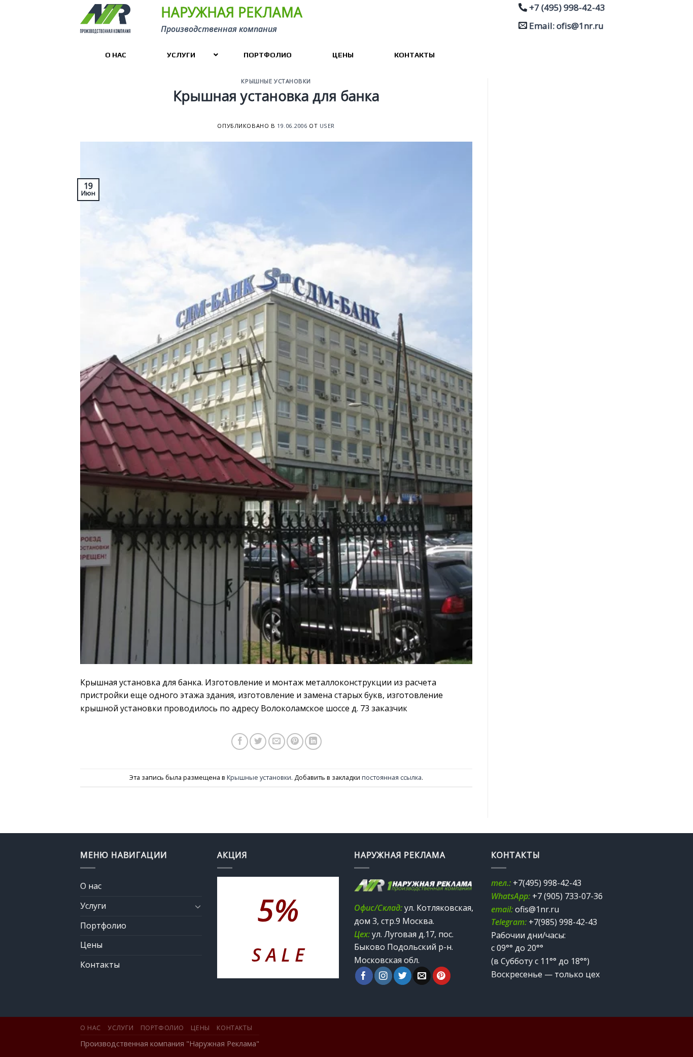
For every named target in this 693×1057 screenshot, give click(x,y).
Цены (91, 944)
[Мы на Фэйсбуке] (364, 976)
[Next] (324, 927)
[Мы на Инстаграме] (383, 976)
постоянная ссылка (392, 777)
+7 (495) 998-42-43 (567, 7)
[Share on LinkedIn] (313, 741)
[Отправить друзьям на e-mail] (276, 741)
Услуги (93, 905)
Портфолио (103, 925)
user (327, 125)
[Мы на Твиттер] (402, 976)
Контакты (100, 964)
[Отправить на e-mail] (422, 976)
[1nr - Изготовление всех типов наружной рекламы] (108, 19)
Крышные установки (276, 81)
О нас (90, 885)
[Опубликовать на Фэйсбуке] (239, 741)
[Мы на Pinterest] (442, 976)
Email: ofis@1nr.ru (566, 25)
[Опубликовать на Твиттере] (258, 741)
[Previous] (232, 927)
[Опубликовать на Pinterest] (295, 741)
